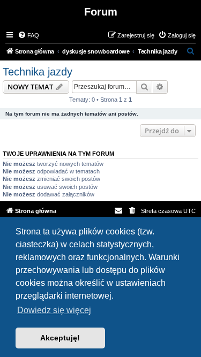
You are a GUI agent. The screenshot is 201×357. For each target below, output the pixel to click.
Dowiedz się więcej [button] (54, 310)
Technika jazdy (37, 72)
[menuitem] (28, 35)
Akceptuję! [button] (60, 337)
